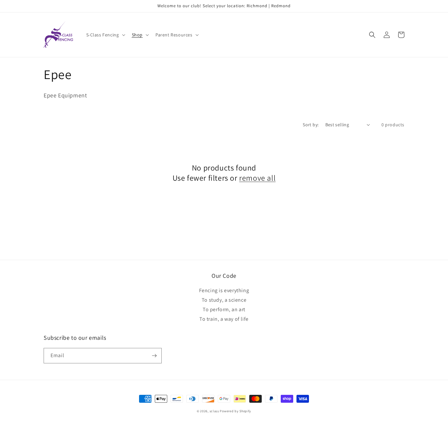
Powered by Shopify (235, 411)
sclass (214, 411)
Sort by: (310, 125)
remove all (257, 178)
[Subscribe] (154, 355)
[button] (105, 35)
